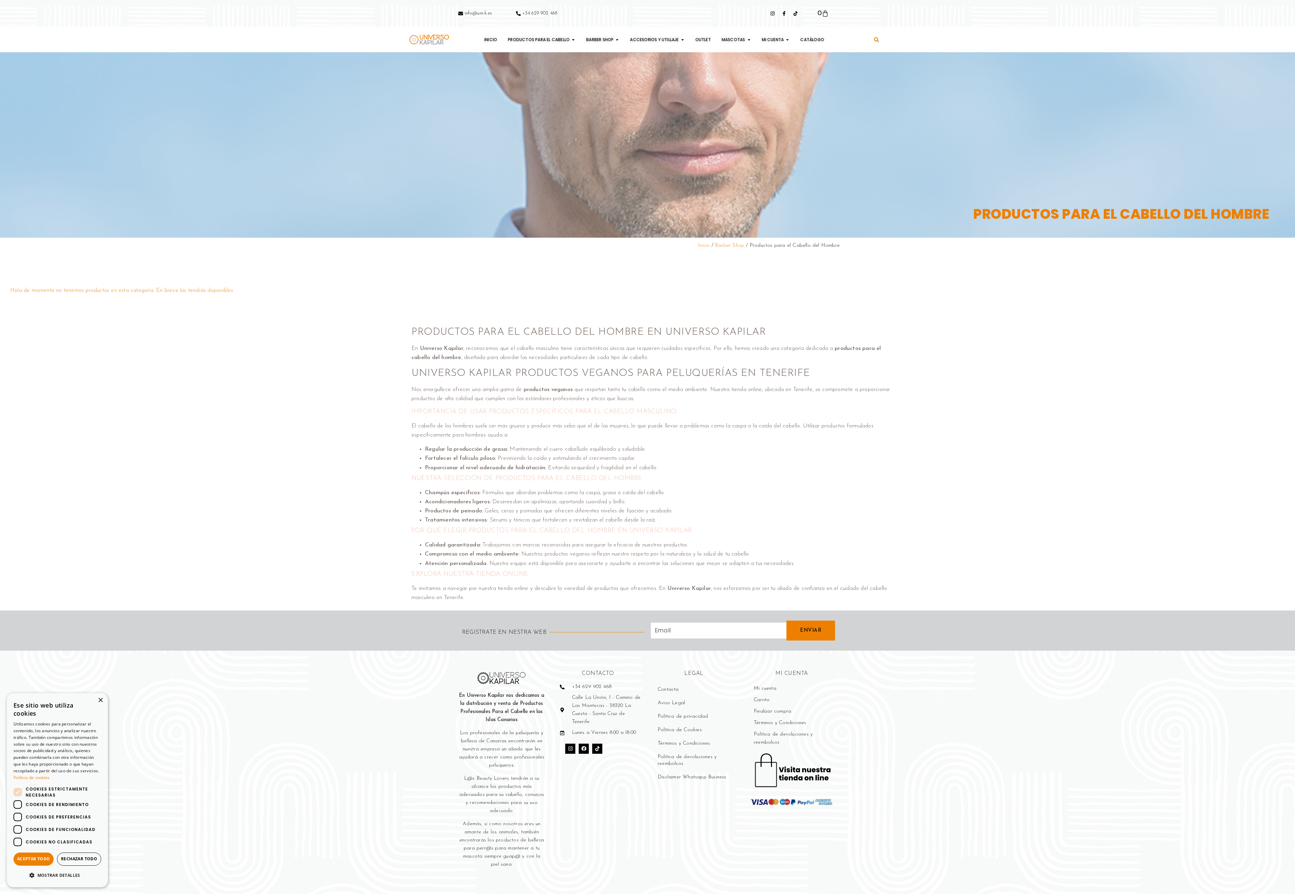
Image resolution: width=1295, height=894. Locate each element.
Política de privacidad (683, 716)
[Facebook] (584, 749)
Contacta (668, 689)
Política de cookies (31, 777)
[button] (876, 40)
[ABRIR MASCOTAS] (749, 40)
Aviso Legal (671, 703)
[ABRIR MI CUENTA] (787, 40)
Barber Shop (729, 245)
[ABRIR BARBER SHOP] (617, 40)
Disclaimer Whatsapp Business (692, 777)
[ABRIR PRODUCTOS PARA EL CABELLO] (573, 40)
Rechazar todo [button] (79, 859)
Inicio (704, 245)
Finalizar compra (772, 711)
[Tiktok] (597, 749)
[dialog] (57, 790)
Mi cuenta (765, 688)
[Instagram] (570, 749)
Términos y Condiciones (684, 743)
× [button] (100, 700)
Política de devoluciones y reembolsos (687, 760)
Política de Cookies (680, 730)
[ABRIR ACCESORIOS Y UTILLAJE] (683, 40)
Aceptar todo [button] (33, 859)
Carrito (762, 700)
